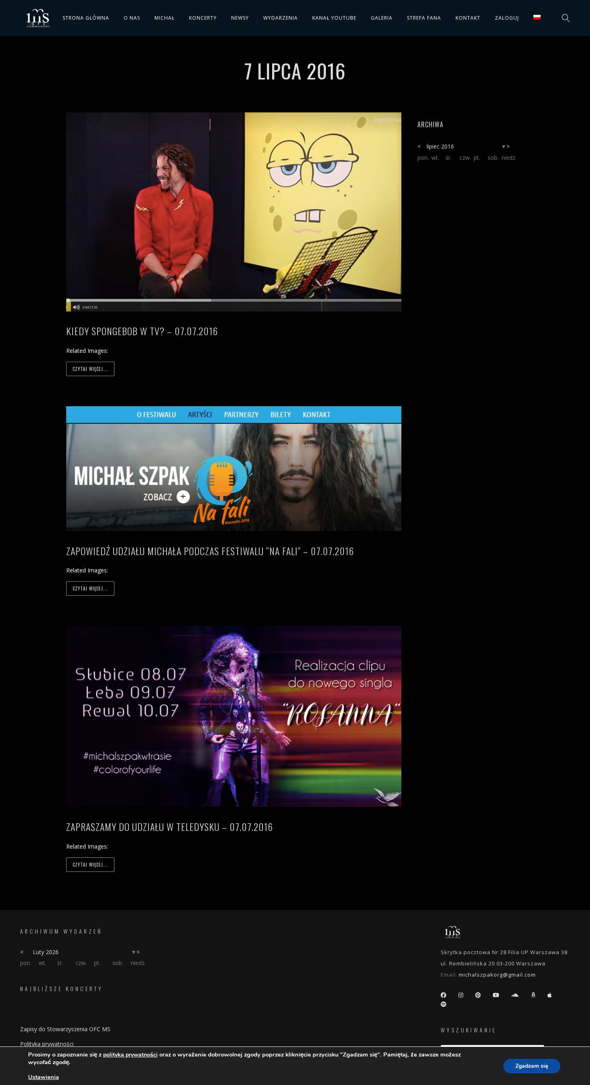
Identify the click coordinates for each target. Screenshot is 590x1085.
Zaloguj (507, 17)
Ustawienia (43, 1077)
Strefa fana (424, 17)
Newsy (240, 17)
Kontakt (468, 17)
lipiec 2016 (440, 146)
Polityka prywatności (46, 1044)
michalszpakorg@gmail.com (497, 974)
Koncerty (203, 17)
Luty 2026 (46, 952)
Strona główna (86, 17)
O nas (132, 17)
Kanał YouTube (334, 17)
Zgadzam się (531, 1066)
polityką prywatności (130, 1055)
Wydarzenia (280, 17)
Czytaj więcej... (90, 369)
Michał (165, 17)
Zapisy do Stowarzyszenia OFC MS (65, 1029)
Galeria (382, 17)
